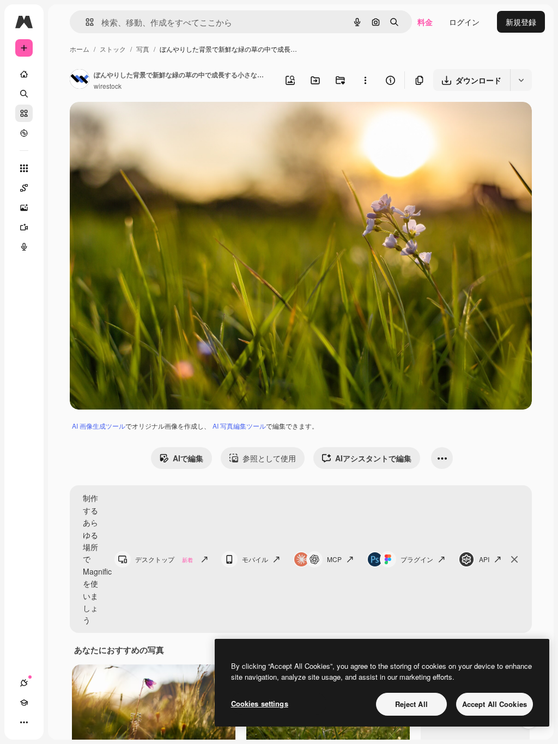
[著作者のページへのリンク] (79, 80)
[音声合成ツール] (24, 246)
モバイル (255, 559)
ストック (113, 48)
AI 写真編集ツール (239, 425)
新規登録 (521, 21)
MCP (334, 559)
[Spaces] (24, 188)
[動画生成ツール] (24, 227)
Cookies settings (259, 703)
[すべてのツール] (24, 168)
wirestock (108, 85)
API (484, 559)
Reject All (411, 704)
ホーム (79, 48)
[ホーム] (24, 74)
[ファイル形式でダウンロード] (521, 80)
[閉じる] (514, 559)
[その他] (24, 722)
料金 (425, 21)
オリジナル (144, 123)
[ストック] (24, 113)
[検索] (24, 93)
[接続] (24, 683)
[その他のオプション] (365, 80)
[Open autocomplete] (85, 22)
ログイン (464, 21)
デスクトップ (164, 559)
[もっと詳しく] (24, 133)
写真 (142, 48)
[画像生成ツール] (24, 207)
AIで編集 (188, 458)
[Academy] (24, 702)
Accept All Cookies (494, 704)
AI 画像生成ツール (98, 425)
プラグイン (417, 559)
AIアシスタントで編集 (373, 458)
